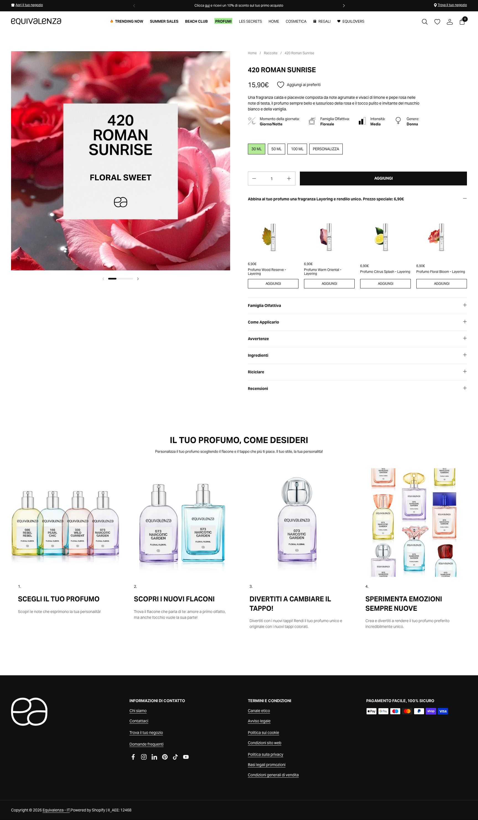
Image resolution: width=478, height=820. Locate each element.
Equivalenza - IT (56, 810)
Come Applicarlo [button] (263, 322)
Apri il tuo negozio (29, 5)
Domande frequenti (146, 744)
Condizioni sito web (264, 742)
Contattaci (138, 720)
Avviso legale (259, 720)
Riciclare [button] (256, 371)
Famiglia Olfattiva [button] (264, 305)
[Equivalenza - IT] (36, 21)
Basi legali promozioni (266, 764)
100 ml (297, 149)
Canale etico (259, 710)
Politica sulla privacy (265, 754)
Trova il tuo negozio (452, 5)
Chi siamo (138, 710)
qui (207, 5)
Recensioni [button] (258, 388)
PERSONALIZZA (326, 149)
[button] (424, 21)
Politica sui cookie (263, 732)
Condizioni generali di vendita (273, 774)
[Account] (449, 21)
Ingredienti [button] (258, 355)
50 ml (276, 149)
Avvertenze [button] (258, 338)
